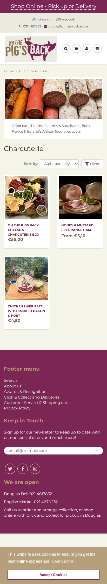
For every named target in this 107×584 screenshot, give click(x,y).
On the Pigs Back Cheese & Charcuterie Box (23, 229)
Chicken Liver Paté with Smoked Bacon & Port (26, 311)
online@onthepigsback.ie (68, 26)
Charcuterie (28, 71)
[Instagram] (35, 469)
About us (12, 386)
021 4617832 (32, 26)
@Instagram (42, 19)
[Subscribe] (96, 450)
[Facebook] (22, 469)
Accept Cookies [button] (53, 575)
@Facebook (65, 19)
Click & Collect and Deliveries (31, 397)
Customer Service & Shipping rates (37, 402)
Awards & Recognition (25, 391)
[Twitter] (10, 469)
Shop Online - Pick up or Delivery (53, 6)
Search (10, 380)
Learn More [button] (62, 561)
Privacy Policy (17, 408)
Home (9, 71)
